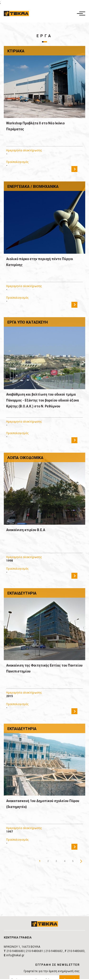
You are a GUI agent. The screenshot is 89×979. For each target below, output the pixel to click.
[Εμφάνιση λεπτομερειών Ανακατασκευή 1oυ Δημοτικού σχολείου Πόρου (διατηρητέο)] (44, 760)
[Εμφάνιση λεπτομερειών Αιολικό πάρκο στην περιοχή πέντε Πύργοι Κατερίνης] (44, 217)
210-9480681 (34, 951)
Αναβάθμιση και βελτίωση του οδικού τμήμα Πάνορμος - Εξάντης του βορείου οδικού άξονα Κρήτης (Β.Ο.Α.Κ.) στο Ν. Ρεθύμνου (42, 400)
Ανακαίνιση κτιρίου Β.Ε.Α (25, 530)
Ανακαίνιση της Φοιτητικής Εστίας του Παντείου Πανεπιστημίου (44, 668)
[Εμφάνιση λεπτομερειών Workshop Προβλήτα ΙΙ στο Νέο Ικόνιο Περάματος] (44, 82)
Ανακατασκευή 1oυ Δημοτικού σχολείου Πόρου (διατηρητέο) (42, 804)
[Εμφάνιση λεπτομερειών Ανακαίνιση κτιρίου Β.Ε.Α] (44, 489)
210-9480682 (54, 951)
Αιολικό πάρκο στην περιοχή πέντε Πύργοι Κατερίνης (39, 262)
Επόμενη (81, 861)
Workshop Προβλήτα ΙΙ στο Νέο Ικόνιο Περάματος (35, 126)
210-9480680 (15, 951)
